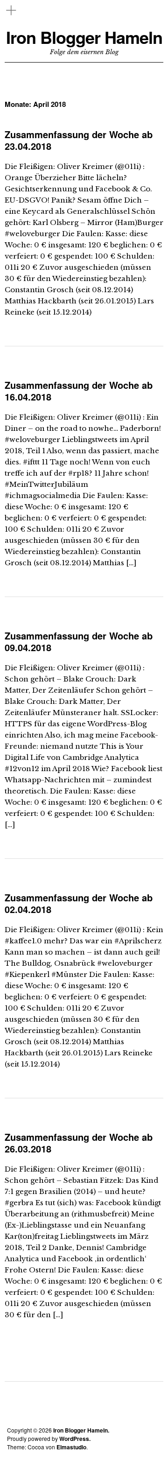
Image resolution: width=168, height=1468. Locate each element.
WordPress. (75, 1438)
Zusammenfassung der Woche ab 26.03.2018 (79, 1142)
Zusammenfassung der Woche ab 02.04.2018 (79, 903)
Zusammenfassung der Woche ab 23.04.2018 (79, 140)
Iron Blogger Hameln (84, 37)
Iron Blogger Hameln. (81, 1430)
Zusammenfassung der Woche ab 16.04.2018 (79, 390)
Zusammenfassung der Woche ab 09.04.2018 (79, 641)
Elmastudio (71, 1447)
